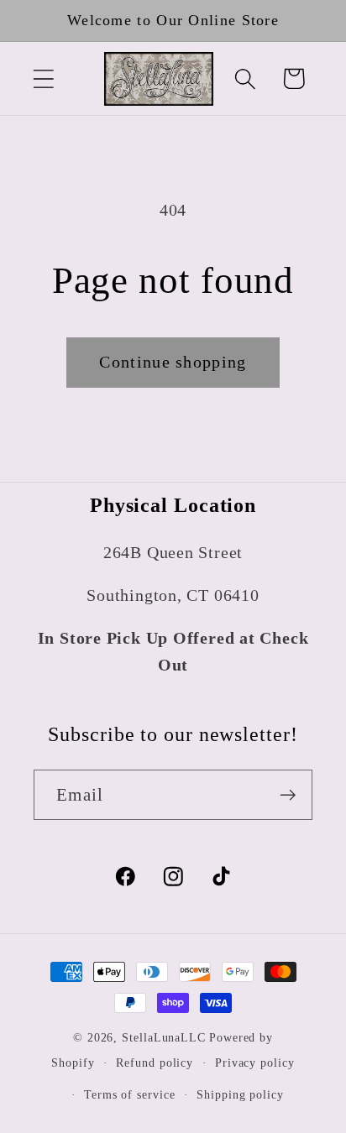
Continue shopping (172, 362)
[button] (43, 78)
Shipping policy (240, 1094)
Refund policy (154, 1062)
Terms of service (130, 1094)
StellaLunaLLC (164, 1037)
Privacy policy (255, 1062)
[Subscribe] (288, 795)
